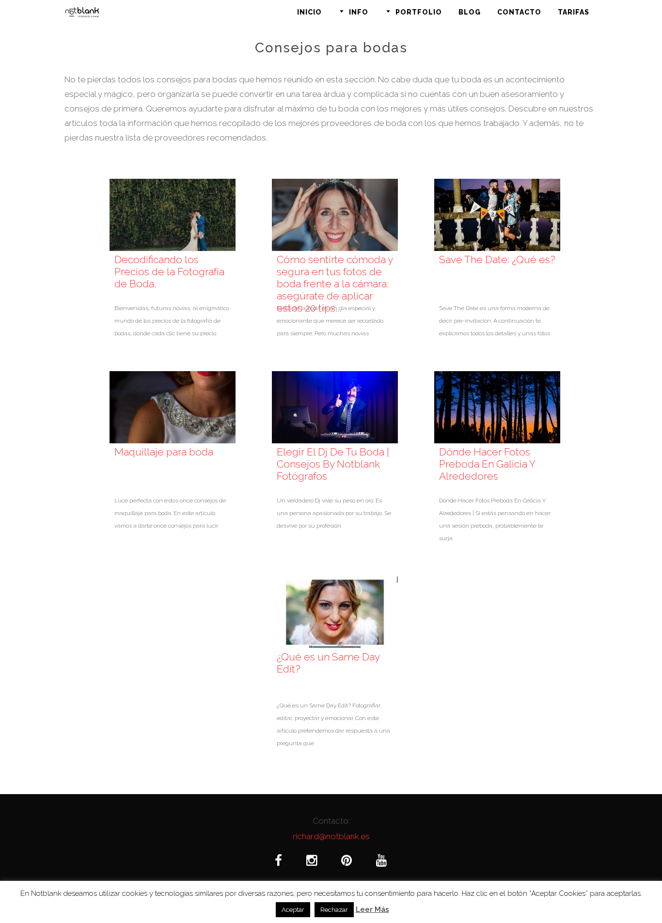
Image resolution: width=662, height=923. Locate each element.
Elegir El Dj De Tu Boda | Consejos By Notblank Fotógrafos (333, 464)
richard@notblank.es (331, 836)
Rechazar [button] (334, 909)
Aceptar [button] (293, 909)
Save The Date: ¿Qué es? (497, 259)
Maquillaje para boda (163, 452)
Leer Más (372, 909)
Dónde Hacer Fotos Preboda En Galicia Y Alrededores (487, 464)
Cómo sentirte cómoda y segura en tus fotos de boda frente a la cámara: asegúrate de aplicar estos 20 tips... (335, 283)
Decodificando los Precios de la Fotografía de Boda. (169, 271)
